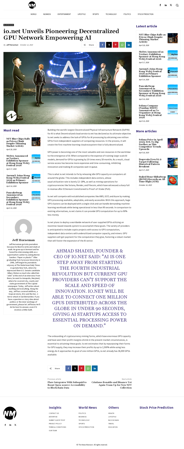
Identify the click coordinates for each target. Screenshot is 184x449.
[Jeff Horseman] (23, 227)
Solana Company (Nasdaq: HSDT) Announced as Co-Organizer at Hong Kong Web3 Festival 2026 (150, 111)
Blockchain (8, 25)
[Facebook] (160, 5)
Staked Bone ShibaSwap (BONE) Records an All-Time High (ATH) (152, 179)
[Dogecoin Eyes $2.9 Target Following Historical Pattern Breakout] (173, 163)
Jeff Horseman (12, 45)
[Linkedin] (166, 5)
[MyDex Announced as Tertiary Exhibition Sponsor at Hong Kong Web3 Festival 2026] (36, 158)
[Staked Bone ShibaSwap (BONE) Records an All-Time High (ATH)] (173, 180)
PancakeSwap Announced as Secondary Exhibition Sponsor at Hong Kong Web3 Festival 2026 (17, 198)
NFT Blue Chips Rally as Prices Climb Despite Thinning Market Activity (18, 142)
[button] (177, 5)
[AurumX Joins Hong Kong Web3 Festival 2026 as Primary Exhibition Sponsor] (36, 178)
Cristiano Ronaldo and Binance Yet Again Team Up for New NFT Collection (112, 385)
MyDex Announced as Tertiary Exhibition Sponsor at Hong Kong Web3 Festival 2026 (17, 161)
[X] (171, 5)
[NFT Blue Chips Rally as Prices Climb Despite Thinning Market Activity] (36, 141)
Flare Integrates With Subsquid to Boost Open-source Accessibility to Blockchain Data (67, 385)
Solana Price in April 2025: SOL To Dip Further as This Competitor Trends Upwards (151, 144)
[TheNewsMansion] (32, 5)
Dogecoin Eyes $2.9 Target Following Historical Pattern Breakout (150, 163)
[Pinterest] (115, 45)
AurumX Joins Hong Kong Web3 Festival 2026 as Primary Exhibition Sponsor (18, 179)
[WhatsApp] (122, 45)
